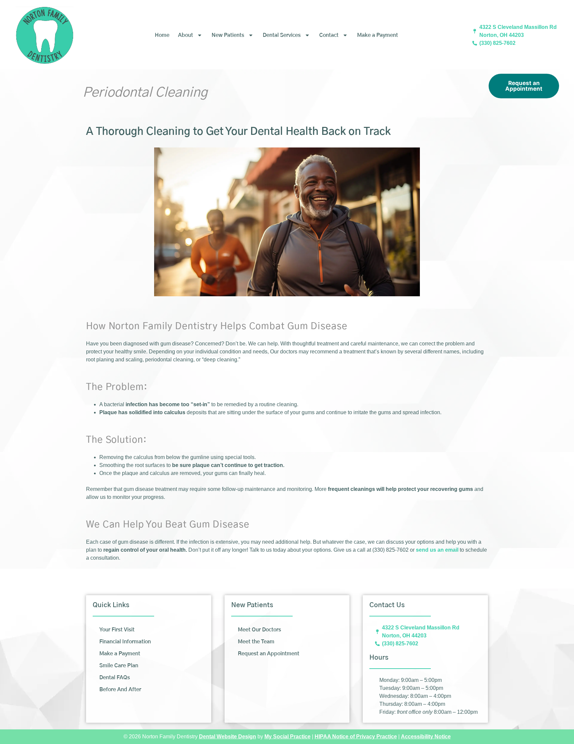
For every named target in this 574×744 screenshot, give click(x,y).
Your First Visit (117, 629)
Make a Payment (377, 35)
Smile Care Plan (118, 665)
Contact (328, 35)
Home (162, 35)
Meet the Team (256, 641)
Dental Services (282, 35)
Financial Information (125, 641)
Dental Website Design (227, 736)
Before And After (120, 689)
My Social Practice (287, 736)
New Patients (228, 35)
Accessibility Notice (426, 736)
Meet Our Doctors (259, 629)
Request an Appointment (523, 86)
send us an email (437, 550)
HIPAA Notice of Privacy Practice (356, 736)
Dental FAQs (114, 677)
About (185, 35)
